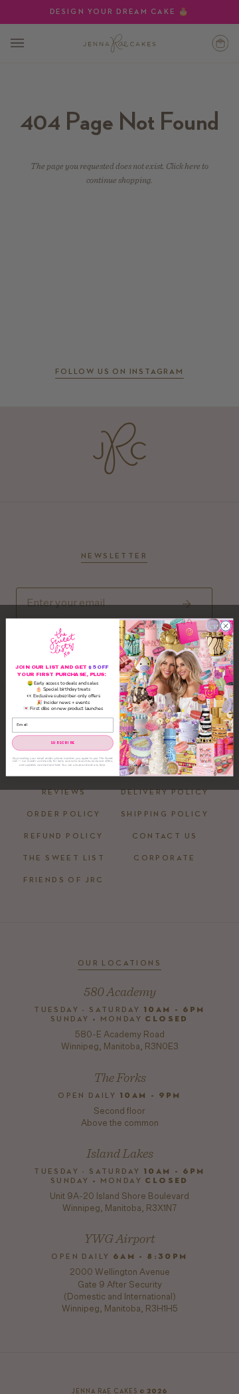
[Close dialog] (225, 625)
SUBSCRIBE (62, 742)
